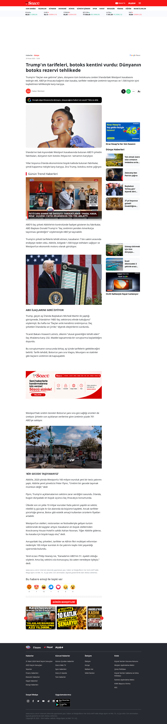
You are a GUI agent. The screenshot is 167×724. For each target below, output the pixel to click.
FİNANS (120, 9)
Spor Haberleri (60, 669)
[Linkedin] (53, 701)
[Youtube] (43, 701)
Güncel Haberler (62, 656)
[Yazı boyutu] (139, 91)
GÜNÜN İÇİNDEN (83, 9)
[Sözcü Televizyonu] (28, 647)
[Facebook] (33, 701)
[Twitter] (38, 701)
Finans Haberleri (32, 673)
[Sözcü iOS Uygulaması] (62, 700)
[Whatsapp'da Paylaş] (128, 91)
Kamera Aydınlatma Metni (124, 680)
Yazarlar (29, 669)
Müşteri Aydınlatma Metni (124, 665)
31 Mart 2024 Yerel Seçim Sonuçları (39, 661)
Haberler (30, 656)
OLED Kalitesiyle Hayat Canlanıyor (122, 294)
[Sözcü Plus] (59, 647)
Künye (87, 665)
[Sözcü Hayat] (48, 647)
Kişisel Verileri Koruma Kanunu (126, 661)
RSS (115, 687)
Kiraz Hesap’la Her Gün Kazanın (120, 144)
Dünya (36, 55)
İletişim (88, 661)
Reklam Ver (89, 669)
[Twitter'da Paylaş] (123, 91)
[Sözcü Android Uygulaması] (62, 704)
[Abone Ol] (135, 55)
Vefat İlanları (90, 673)
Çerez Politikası (120, 669)
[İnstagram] (28, 701)
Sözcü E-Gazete (61, 673)
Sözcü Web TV (60, 665)
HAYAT (102, 9)
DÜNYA (71, 9)
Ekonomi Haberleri (33, 677)
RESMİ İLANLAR (140, 9)
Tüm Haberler (60, 677)
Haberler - (30, 55)
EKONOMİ (62, 9)
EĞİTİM (128, 9)
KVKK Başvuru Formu (122, 684)
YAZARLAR (42, 9)
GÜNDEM (52, 9)
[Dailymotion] (48, 701)
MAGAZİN (111, 9)
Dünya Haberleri (115, 149)
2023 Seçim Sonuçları (34, 665)
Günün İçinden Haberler (64, 661)
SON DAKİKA (31, 9)
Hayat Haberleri (32, 681)
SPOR (95, 9)
